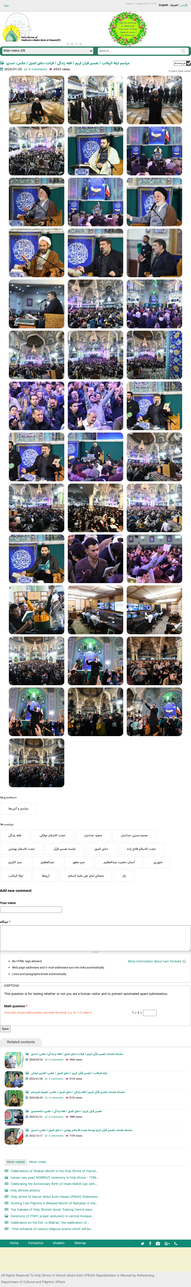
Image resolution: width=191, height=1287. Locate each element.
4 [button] (80, 44)
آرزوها (45, 875)
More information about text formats (154, 961)
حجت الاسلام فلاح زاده (141, 849)
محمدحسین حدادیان (134, 835)
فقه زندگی (14, 835)
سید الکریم (15, 862)
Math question (15, 1006)
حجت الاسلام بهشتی (21, 849)
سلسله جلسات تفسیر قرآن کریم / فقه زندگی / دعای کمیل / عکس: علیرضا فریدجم (78, 1092)
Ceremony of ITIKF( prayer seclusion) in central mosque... (52, 1216)
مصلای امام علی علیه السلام (86, 875)
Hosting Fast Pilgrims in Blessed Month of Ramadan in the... (54, 1203)
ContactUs (35, 1243)
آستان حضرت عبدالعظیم (119, 862)
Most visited (16, 1162)
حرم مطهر (79, 862)
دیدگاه (5, 922)
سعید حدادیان (93, 835)
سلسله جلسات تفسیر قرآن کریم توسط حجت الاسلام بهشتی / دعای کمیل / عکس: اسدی (82, 1130)
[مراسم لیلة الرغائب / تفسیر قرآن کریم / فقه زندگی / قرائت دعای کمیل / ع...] (36, 100)
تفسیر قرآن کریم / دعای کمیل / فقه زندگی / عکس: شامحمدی (66, 1111)
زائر (124, 875)
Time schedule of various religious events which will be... (52, 1229)
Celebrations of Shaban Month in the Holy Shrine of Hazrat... (55, 1171)
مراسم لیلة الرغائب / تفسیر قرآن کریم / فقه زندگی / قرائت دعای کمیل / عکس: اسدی (68, 63)
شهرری (157, 862)
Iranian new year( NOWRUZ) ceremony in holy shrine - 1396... (54, 1177)
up (182, 63)
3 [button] (76, 44)
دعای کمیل (101, 849)
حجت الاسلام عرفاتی (52, 835)
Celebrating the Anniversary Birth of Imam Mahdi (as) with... (54, 1184)
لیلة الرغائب (15, 875)
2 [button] (72, 44)
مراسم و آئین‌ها (18, 808)
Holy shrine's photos (25, 1190)
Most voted (37, 1162)
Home (14, 1243)
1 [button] (68, 44)
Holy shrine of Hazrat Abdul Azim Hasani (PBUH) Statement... (55, 1197)
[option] (127, 28)
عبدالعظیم (47, 862)
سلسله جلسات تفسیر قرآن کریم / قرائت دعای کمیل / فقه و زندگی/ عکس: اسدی (77, 1054)
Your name (8, 903)
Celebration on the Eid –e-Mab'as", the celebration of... (50, 1222)
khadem (59, 1243)
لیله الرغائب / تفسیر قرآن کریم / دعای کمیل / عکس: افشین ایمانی (69, 1073)
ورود (6, 5)
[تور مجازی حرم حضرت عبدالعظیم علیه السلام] (19, 38)
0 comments (38, 69)
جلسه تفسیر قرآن (65, 849)
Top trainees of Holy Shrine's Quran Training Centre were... (53, 1209)
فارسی (184, 5)
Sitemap (80, 1243)
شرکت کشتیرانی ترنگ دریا (16, 1267)
